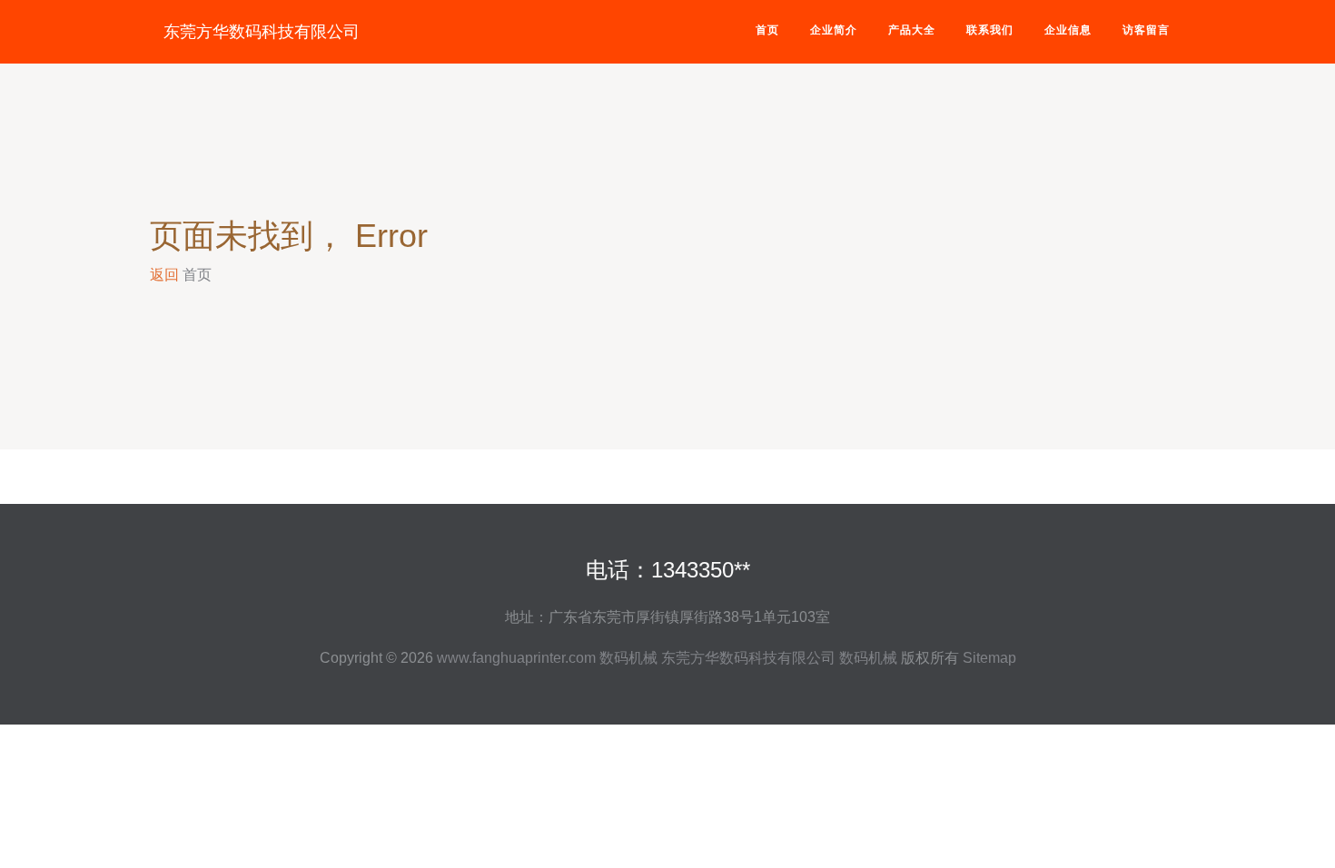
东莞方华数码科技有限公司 (261, 32)
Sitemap (989, 658)
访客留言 (1146, 30)
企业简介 (833, 30)
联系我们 (990, 30)
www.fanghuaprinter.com (516, 658)
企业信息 (1068, 30)
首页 (767, 30)
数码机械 (628, 658)
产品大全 (911, 30)
